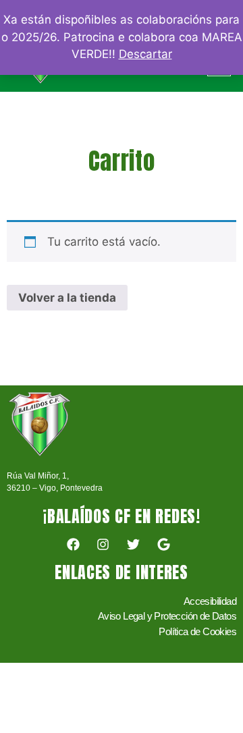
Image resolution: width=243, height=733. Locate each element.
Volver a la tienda (67, 297)
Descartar (145, 54)
